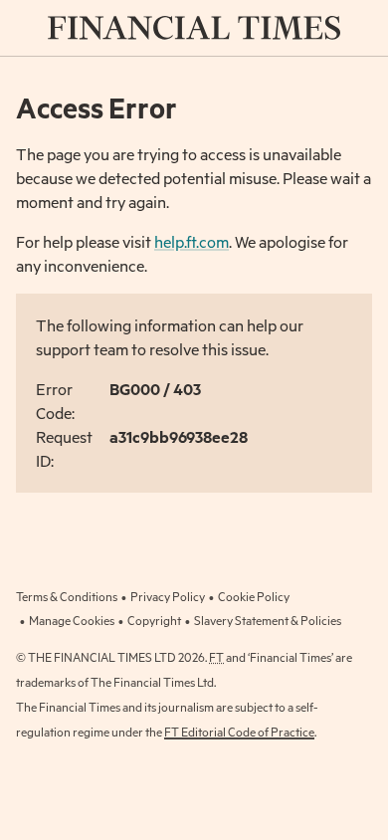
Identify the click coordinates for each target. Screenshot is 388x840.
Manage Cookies (71, 620)
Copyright (154, 620)
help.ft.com (191, 241)
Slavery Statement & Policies (267, 620)
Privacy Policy (167, 596)
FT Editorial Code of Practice (239, 731)
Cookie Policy (254, 596)
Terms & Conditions (66, 596)
